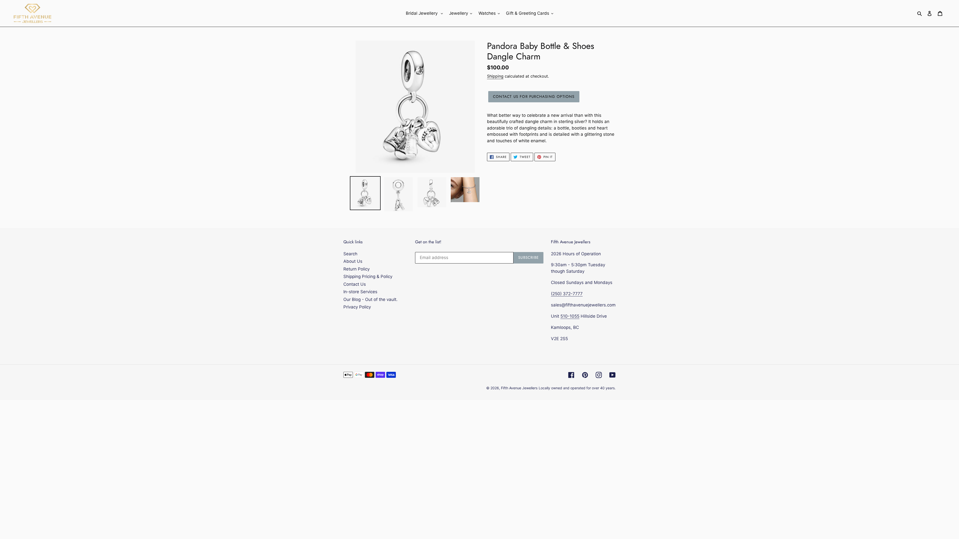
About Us (352, 261)
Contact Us (354, 284)
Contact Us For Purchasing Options (534, 96)
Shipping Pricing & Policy (367, 276)
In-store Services (360, 291)
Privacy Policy (357, 306)
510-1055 (569, 316)
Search (350, 253)
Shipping (495, 76)
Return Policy (356, 269)
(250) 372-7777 (567, 293)
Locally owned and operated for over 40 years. (577, 388)
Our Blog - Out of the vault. (370, 299)
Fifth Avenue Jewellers (519, 388)
